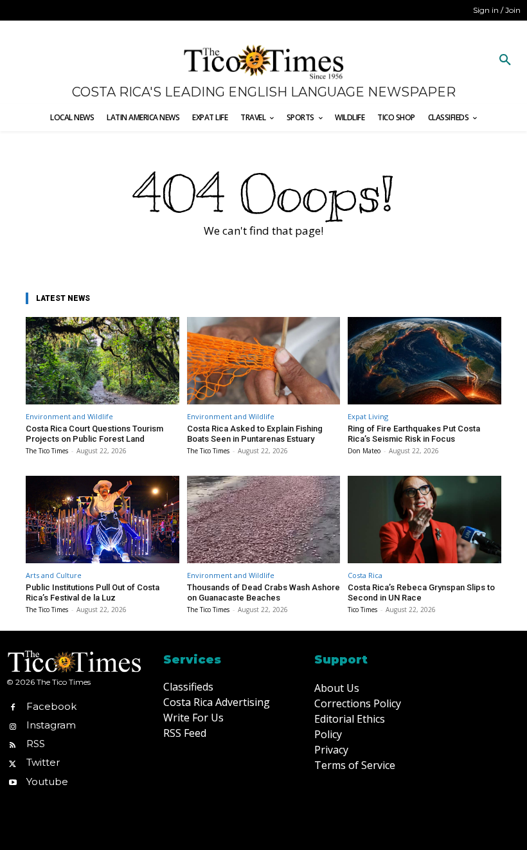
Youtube (47, 781)
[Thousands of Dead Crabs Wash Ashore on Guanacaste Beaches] (264, 519)
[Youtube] (12, 781)
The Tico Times (47, 450)
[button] (505, 60)
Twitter (43, 762)
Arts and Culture (54, 575)
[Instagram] (12, 725)
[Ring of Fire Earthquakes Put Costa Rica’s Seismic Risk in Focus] (424, 360)
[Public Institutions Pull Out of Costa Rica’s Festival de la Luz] (102, 519)
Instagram (51, 725)
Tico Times (362, 609)
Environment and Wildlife (69, 416)
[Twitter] (12, 763)
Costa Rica (365, 575)
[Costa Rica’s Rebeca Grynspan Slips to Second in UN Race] (424, 519)
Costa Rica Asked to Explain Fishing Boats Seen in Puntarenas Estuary (255, 434)
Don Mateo (364, 450)
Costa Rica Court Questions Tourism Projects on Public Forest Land (94, 434)
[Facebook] (12, 706)
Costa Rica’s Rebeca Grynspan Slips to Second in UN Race (421, 592)
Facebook (51, 706)
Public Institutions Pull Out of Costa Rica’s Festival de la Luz (92, 592)
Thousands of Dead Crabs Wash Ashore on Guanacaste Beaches (263, 592)
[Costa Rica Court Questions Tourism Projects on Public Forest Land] (102, 360)
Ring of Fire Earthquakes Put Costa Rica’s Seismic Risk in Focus (414, 434)
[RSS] (12, 744)
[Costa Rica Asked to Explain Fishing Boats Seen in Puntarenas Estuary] (264, 360)
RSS (35, 743)
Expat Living (368, 416)
